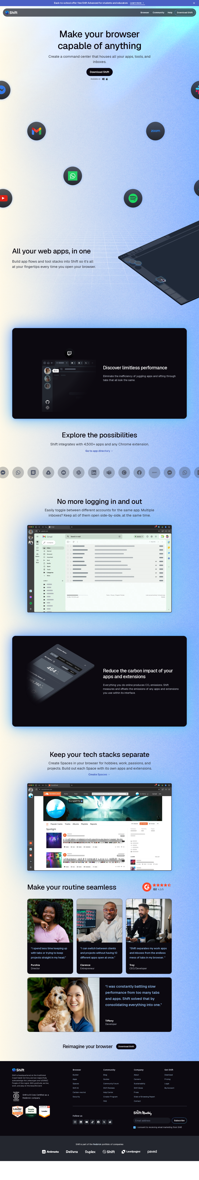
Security (76, 1097)
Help (170, 12)
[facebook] (98, 1122)
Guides (106, 1079)
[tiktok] (92, 1122)
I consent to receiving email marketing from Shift (159, 1127)
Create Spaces (97, 774)
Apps (75, 1079)
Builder (76, 1075)
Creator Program (110, 1097)
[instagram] (75, 1122)
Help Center (108, 1092)
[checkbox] (134, 1127)
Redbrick (97, 1144)
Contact (137, 1101)
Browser (145, 12)
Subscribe (179, 1120)
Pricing (167, 1079)
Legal (166, 1083)
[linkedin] (81, 1122)
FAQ (105, 1101)
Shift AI (76, 1088)
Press (136, 1092)
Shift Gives (138, 1088)
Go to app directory (97, 451)
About (136, 1075)
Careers (137, 1079)
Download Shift (185, 12)
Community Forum (111, 1083)
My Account (169, 1088)
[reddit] (110, 1122)
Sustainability (139, 1083)
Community (158, 12)
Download (168, 1075)
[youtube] (86, 1122)
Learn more (135, 3)
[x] (104, 1122)
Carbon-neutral (79, 1092)
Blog (105, 1075)
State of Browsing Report (144, 1097)
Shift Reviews (109, 1088)
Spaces (76, 1083)
